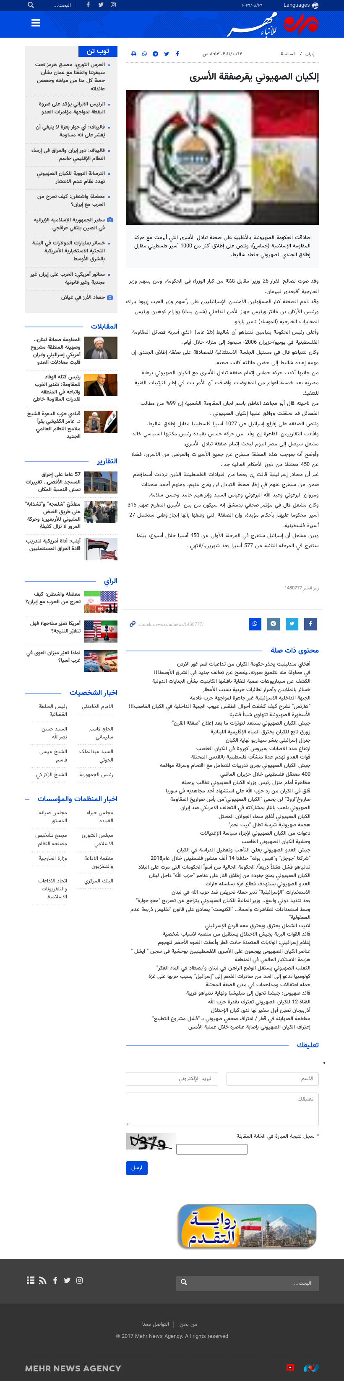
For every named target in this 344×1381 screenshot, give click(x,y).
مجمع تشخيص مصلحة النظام (51, 839)
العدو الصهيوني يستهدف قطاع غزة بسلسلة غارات (258, 884)
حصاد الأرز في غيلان (83, 297)
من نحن (189, 1324)
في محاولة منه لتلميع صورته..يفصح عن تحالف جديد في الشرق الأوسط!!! (232, 673)
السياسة (288, 54)
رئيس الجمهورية (96, 775)
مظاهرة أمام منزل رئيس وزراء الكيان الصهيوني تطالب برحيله (246, 783)
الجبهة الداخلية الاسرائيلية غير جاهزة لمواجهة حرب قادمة (250, 698)
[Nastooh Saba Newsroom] (307, 1368)
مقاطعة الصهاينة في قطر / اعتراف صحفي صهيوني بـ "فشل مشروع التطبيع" (231, 1019)
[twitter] (67, 1281)
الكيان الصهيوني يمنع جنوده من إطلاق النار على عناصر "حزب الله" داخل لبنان (229, 876)
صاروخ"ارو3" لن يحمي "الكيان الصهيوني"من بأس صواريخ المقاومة (240, 799)
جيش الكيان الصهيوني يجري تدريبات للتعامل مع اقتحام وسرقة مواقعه (235, 765)
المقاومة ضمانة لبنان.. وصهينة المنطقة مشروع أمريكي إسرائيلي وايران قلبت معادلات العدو (56, 351)
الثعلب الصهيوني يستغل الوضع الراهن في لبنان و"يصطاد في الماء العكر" (233, 968)
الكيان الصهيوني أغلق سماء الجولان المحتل (264, 817)
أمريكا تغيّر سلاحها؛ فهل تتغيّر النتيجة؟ (55, 627)
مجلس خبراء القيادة (100, 817)
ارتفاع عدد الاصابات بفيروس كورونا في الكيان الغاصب (253, 749)
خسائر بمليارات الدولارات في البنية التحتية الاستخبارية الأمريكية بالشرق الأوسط (68, 251)
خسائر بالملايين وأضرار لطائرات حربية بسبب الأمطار (256, 690)
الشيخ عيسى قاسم (53, 756)
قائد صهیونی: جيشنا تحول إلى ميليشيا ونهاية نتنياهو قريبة (248, 993)
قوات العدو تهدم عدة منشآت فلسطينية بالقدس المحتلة (250, 757)
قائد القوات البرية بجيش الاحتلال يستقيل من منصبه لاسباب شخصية (236, 934)
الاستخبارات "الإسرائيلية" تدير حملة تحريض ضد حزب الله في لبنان (241, 892)
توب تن (98, 51)
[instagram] (79, 1281)
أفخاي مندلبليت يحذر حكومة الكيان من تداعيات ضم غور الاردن (243, 664)
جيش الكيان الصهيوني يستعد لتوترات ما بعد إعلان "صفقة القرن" (241, 723)
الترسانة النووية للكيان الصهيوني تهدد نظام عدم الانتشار (71, 178)
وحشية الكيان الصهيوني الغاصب (276, 842)
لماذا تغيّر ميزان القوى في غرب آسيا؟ (53, 657)
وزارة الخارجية (53, 858)
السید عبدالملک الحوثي (96, 756)
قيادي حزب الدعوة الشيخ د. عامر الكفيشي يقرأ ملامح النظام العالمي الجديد (54, 425)
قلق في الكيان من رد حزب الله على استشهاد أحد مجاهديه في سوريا (238, 791)
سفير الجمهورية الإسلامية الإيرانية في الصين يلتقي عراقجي (69, 224)
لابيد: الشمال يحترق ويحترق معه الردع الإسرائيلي (257, 926)
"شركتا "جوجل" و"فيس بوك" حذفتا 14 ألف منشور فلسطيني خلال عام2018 (230, 858)
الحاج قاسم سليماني (101, 733)
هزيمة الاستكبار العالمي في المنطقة (271, 960)
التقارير (107, 461)
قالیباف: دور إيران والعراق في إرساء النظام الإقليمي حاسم (68, 155)
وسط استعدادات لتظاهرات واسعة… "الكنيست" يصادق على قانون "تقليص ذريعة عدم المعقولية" (220, 913)
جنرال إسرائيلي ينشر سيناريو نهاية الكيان (268, 740)
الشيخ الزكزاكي (51, 775)
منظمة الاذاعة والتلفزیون (98, 862)
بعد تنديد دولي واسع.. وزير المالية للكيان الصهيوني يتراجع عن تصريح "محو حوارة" (223, 901)
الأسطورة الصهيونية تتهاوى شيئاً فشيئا (269, 715)
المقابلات (104, 326)
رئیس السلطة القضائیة (53, 710)
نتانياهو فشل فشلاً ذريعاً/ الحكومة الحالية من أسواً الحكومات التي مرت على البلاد (224, 867)
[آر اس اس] (42, 1281)
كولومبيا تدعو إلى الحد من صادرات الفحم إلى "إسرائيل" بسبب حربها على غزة (229, 976)
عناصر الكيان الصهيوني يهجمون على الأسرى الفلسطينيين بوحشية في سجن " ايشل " (220, 951)
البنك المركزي (98, 881)
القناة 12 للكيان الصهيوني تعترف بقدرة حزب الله (259, 1002)
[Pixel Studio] (286, 1368)
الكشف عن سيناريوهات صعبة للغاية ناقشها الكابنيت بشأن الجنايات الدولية (231, 681)
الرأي (110, 581)
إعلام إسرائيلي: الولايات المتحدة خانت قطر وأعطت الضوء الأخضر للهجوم (234, 943)
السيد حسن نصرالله (54, 733)
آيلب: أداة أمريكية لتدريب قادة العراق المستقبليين (53, 545)
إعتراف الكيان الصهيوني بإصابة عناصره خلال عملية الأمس (249, 1027)
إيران (310, 54)
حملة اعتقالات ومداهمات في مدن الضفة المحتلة (258, 985)
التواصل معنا (155, 1324)
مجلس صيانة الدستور (53, 817)
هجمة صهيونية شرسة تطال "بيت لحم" (269, 825)
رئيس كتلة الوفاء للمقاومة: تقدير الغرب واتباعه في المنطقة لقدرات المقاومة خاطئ (57, 388)
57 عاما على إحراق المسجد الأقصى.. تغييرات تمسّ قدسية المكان (53, 482)
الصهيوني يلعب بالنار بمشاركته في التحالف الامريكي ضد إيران (245, 808)
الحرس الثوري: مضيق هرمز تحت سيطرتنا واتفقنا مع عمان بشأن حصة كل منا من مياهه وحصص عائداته (70, 77)
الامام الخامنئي (97, 706)
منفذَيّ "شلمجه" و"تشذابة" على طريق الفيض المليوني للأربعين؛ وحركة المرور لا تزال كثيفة (53, 515)
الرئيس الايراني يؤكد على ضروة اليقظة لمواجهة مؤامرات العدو (72, 108)
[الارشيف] (30, 1281)
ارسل (136, 1168)
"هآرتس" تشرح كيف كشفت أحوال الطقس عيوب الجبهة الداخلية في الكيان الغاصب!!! (219, 706)
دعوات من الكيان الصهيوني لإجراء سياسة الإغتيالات (255, 833)
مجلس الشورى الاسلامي (97, 839)
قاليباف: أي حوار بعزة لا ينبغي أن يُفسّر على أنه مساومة (70, 131)
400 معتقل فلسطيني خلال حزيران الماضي (265, 774)
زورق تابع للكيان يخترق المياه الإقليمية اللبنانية (260, 732)
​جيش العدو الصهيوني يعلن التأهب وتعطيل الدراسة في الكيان (243, 850)
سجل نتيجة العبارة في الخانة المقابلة (278, 1137)
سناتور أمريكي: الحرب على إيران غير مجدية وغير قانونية (67, 278)
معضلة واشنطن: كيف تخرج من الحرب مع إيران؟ (71, 201)
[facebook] (55, 1281)
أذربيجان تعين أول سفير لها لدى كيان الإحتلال (260, 1010)
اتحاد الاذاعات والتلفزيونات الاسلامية (52, 889)
